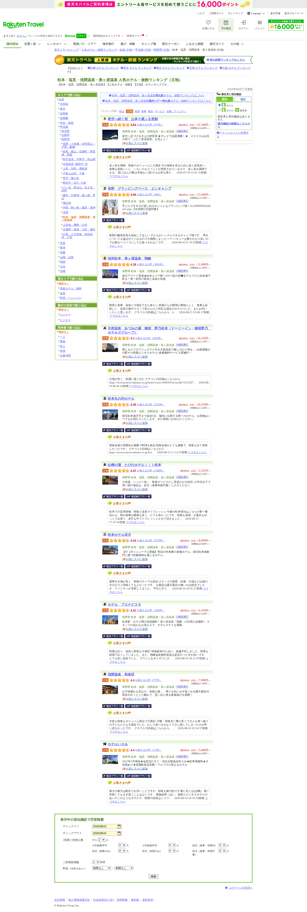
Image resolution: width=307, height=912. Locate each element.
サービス (160, 111)
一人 (62, 336)
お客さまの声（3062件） (151, 264)
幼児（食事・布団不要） (203, 853)
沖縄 (62, 271)
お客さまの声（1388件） (151, 470)
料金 (75, 868)
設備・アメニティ (176, 111)
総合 (121, 111)
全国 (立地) (126, 49)
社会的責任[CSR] (103, 899)
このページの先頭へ (240, 887)
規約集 (135, 899)
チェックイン (71, 826)
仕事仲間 (65, 355)
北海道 (64, 104)
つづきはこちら (118, 176)
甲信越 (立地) (143, 49)
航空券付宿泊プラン (138, 150)
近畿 (62, 252)
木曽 (65, 212)
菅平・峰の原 (71, 178)
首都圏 (64, 118)
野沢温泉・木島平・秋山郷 (79, 159)
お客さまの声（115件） (148, 750)
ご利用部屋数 (71, 862)
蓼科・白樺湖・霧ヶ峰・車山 (78, 197)
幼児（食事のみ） (102, 851)
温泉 (62, 293)
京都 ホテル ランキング (203, 67)
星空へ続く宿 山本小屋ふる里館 (133, 119)
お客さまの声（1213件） (151, 404)
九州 (62, 266)
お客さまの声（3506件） (151, 610)
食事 (143, 111)
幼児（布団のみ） (152, 851)
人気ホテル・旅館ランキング (99, 49)
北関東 (64, 113)
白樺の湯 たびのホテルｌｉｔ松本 (134, 465)
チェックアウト (72, 833)
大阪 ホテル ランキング (236, 67)
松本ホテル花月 (119, 534)
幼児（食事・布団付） (204, 845)
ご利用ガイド (216, 13)
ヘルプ (200, 13)
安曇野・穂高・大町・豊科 (79, 229)
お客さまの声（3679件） (151, 540)
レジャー (65, 314)
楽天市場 (275, 13)
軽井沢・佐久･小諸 (74, 182)
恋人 (62, 346)
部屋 (137, 111)
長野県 (65, 139)
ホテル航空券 (236, 110)
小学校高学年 (99, 845)
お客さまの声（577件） (148, 680)
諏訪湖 (67, 203)
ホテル (229, 105)
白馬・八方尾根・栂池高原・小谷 (77, 236)
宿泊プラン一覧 (115, 150)
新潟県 (65, 131)
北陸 (62, 243)
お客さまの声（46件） (149, 194)
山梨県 (65, 135)
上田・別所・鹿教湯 (75, 168)
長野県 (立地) (162, 49)
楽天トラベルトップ (66, 49)
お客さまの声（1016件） (149, 338)
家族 (62, 341)
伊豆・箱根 (67, 122)
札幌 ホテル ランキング (104, 67)
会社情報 (59, 899)
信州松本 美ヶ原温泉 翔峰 (129, 258)
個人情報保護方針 (79, 899)
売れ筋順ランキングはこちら (227, 59)
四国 (62, 261)
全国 (61, 99)
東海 (62, 247)
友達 (62, 350)
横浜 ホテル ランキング (170, 67)
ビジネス (65, 320)
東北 (62, 108)
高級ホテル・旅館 (71, 288)
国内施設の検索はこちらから (234, 125)
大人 (94, 839)
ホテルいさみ (118, 744)
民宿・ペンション (71, 297)
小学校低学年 (149, 845)
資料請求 (147, 899)
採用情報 (122, 899)
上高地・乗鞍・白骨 (75, 224)
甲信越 (64, 126)
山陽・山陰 (67, 257)
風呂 (150, 111)
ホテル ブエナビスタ (124, 604)
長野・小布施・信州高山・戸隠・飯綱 (78, 145)
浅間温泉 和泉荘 (121, 674)
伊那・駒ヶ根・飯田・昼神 (79, 207)
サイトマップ (235, 13)
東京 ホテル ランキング (137, 67)
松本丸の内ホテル (121, 398)
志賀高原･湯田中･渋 (75, 164)
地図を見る (182, 131)
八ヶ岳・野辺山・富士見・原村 (78, 189)
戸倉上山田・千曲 (74, 173)
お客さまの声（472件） (150, 124)
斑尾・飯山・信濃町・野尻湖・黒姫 (78, 153)
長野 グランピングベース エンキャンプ (139, 188)
